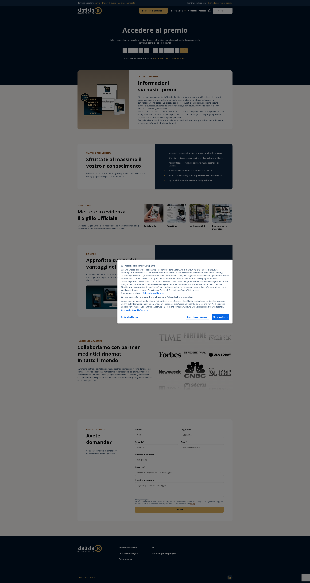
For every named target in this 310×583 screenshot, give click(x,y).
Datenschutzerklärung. (153, 293)
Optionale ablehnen (129, 317)
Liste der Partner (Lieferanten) (134, 310)
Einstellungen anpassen (197, 317)
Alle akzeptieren (220, 317)
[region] (174, 291)
